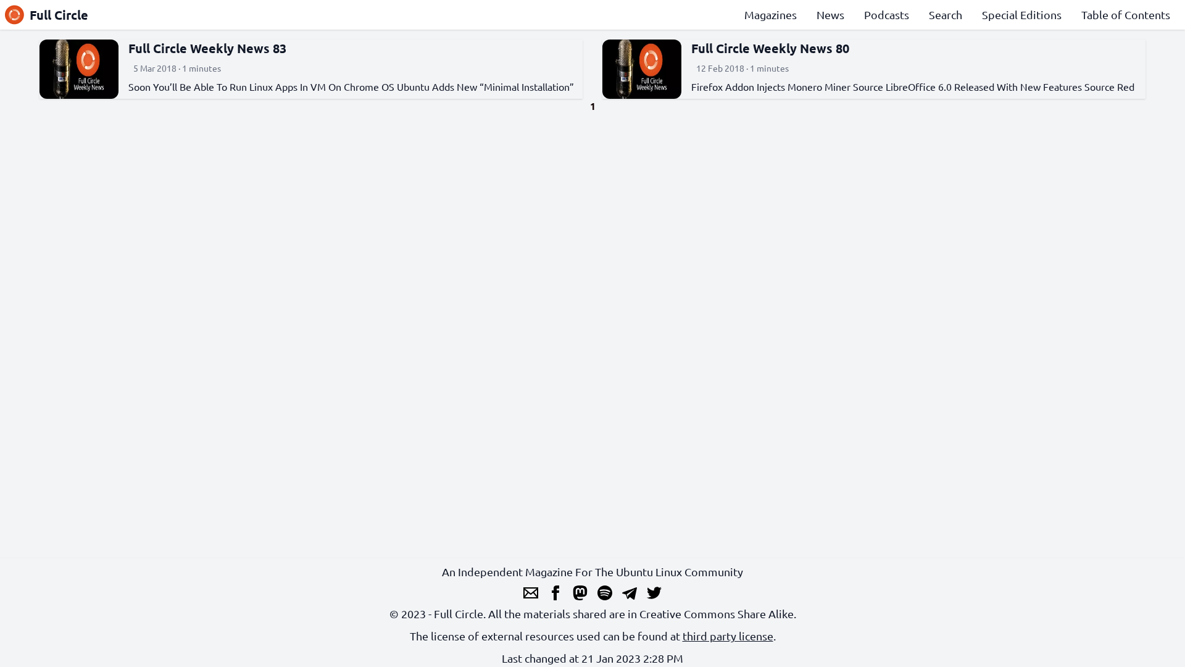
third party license (728, 635)
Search (945, 14)
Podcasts (886, 14)
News (830, 14)
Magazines (770, 14)
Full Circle (59, 15)
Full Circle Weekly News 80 (770, 48)
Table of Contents (1125, 14)
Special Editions (1022, 14)
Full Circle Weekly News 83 (207, 48)
